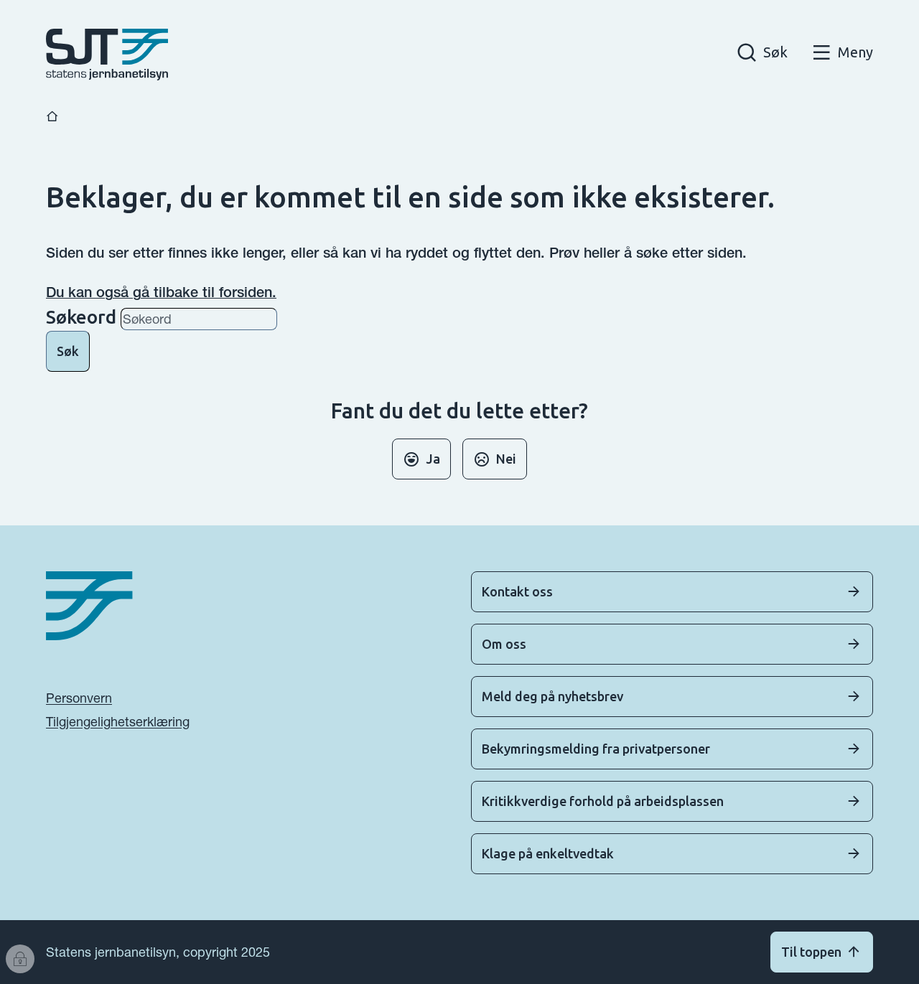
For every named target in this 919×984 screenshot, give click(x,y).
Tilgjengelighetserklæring (118, 721)
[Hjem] (52, 116)
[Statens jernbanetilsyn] (107, 54)
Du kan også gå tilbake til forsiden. (161, 292)
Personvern (79, 698)
